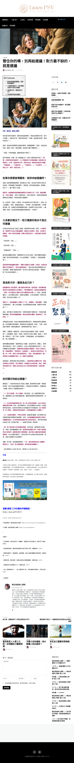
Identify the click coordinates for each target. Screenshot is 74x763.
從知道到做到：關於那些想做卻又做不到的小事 (17, 548)
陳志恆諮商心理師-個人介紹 (61, 672)
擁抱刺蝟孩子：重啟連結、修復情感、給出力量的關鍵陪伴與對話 (22, 553)
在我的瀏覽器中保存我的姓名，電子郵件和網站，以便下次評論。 (20, 683)
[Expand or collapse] (23, 78)
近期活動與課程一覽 (57, 100)
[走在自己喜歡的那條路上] (60, 631)
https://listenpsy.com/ (17, 587)
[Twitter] (57, 82)
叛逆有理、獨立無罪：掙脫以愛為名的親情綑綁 (17, 560)
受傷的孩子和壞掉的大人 (11, 565)
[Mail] (39, 752)
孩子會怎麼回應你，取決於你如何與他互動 (60, 688)
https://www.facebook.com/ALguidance (33, 522)
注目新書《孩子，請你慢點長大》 (61, 127)
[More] (66, 82)
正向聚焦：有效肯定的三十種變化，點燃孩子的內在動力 (20, 541)
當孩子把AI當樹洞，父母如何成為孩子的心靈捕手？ (60, 112)
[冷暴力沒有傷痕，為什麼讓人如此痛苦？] (37, 631)
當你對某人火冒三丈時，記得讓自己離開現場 (13, 644)
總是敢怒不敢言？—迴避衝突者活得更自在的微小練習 (55, 620)
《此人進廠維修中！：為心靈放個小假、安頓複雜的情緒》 (21, 569)
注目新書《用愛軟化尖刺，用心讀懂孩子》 (61, 154)
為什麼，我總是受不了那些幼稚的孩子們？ (16, 619)
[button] (61, 19)
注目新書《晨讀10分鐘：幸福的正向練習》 (61, 191)
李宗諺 (54, 677)
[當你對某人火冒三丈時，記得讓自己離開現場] (13, 631)
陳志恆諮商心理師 (9, 70)
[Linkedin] (61, 82)
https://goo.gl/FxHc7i (12, 512)
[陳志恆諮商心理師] (4, 70)
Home (61, 692)
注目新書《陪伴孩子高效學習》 (61, 228)
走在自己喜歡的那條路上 (60, 642)
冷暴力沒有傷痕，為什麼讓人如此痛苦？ (36, 642)
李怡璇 (54, 692)
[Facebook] (12, 609)
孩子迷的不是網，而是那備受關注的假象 (61, 714)
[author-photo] (4, 649)
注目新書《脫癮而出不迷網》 (61, 265)
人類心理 (5, 57)
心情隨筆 (6, 578)
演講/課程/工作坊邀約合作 (61, 662)
